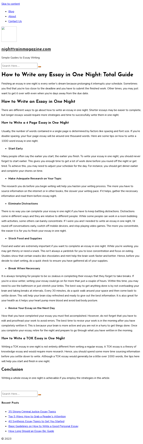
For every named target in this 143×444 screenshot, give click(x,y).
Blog (11, 11)
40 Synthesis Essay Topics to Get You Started (36, 421)
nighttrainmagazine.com (26, 49)
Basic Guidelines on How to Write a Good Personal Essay (43, 426)
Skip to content (10, 4)
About (12, 16)
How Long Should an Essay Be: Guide (31, 431)
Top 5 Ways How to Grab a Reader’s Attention (37, 416)
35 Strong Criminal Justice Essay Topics (32, 412)
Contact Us (15, 21)
